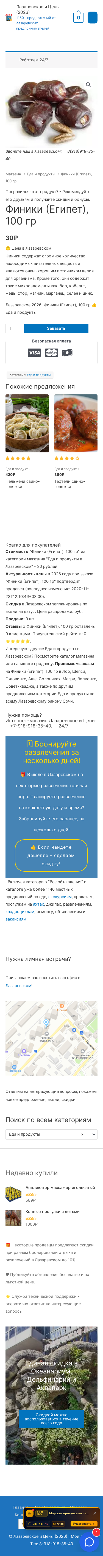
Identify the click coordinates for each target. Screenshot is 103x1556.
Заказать (56, 328)
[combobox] (51, 1134)
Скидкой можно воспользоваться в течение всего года (51, 1418)
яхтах (38, 904)
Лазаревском (18, 985)
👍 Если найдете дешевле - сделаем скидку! (51, 855)
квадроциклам (19, 911)
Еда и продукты (41, 174)
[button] (88, 85)
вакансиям (15, 919)
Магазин (13, 174)
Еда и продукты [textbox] (46, 1134)
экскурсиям (60, 896)
